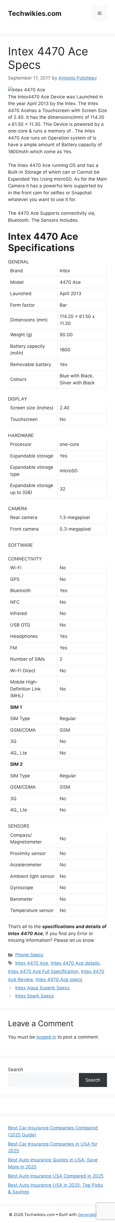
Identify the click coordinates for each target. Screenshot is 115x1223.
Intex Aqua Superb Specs (42, 987)
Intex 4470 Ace (31, 963)
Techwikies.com (35, 13)
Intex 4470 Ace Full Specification (43, 971)
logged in (46, 1037)
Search (15, 1069)
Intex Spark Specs (34, 996)
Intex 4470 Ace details (75, 963)
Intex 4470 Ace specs (59, 979)
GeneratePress (92, 1214)
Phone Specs (29, 954)
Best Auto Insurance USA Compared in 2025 (55, 1176)
